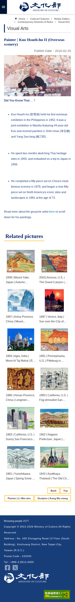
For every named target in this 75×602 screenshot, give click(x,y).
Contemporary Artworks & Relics (35, 21)
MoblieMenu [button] (3, 7)
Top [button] (65, 490)
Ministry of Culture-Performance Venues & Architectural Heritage (26, 578)
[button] (21, 261)
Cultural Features (39, 18)
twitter (15, 567)
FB (7, 567)
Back (54, 490)
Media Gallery (62, 18)
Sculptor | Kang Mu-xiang (53, 498)
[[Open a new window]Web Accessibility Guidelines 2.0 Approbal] (57, 594)
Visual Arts (64, 21)
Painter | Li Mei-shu (19, 498)
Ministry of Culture (40, 7)
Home (22, 18)
